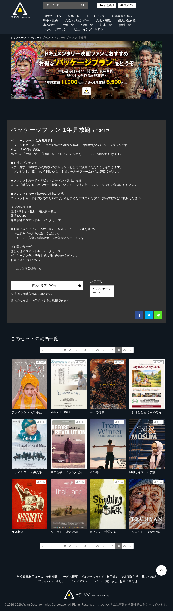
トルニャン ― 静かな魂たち (147, 532)
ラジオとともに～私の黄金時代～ (151, 412)
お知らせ (111, 581)
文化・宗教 (103, 20)
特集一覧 (74, 16)
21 (71, 349)
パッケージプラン (55, 29)
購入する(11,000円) (45, 285)
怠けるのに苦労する (103, 532)
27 (111, 349)
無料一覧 (125, 25)
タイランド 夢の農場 (64, 532)
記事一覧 (106, 25)
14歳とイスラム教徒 (142, 472)
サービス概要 (69, 576)
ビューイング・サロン (89, 29)
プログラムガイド (92, 576)
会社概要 (52, 576)
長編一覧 (68, 25)
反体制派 (17, 532)
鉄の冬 (94, 472)
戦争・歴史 (50, 20)
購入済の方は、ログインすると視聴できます (40, 300)
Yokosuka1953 (60, 412)
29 (125, 349)
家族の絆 (49, 25)
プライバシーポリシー (53, 581)
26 (104, 349)
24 (91, 349)
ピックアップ (96, 16)
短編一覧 (87, 25)
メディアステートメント (86, 581)
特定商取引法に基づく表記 (138, 576)
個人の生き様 (127, 20)
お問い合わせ (128, 581)
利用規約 (112, 576)
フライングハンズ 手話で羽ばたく (34, 412)
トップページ (18, 37)
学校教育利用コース (30, 576)
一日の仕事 (97, 412)
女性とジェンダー (77, 20)
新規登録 (109, 5)
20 (64, 349)
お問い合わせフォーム (76, 171)
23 (84, 349)
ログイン (129, 5)
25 (98, 349)
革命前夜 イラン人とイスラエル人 (74, 472)
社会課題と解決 (122, 16)
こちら (35, 260)
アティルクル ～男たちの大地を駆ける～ (39, 472)
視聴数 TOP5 (52, 16)
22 (77, 349)
